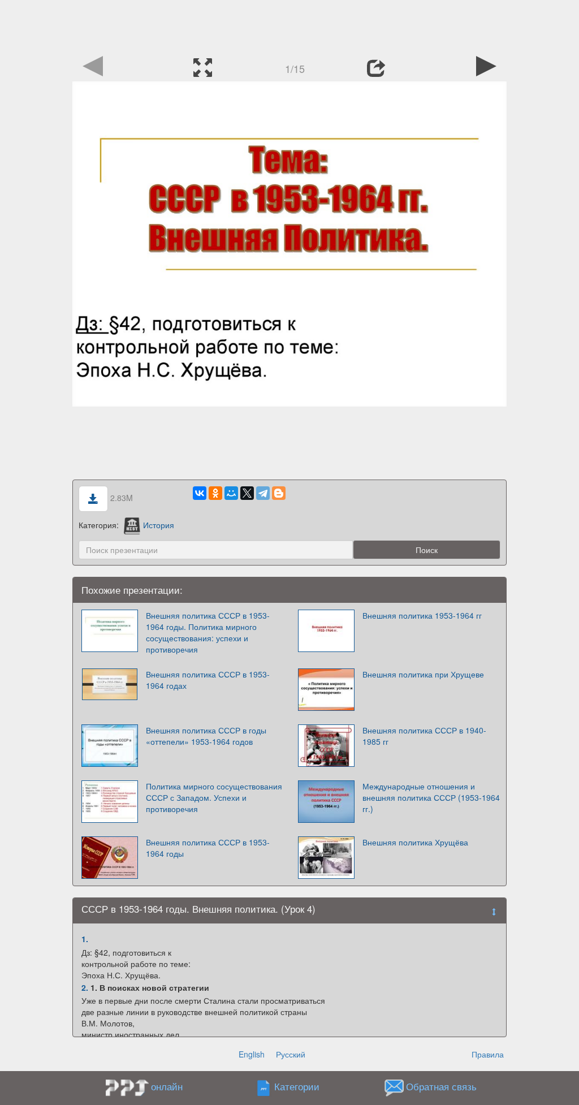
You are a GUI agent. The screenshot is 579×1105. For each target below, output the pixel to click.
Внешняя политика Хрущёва (415, 842)
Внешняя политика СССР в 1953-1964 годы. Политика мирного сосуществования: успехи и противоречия (208, 632)
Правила (488, 1054)
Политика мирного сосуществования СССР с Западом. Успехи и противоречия (214, 797)
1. (84, 938)
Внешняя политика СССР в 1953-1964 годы (208, 847)
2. (84, 987)
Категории (296, 1087)
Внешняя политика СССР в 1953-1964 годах (208, 679)
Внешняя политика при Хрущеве (423, 674)
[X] (247, 493)
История (158, 524)
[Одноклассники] (215, 493)
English (252, 1054)
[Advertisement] (289, 25)
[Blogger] (279, 493)
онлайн (167, 1086)
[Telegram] (263, 493)
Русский (290, 1054)
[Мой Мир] (231, 493)
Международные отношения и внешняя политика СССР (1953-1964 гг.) (431, 797)
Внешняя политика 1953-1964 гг (422, 615)
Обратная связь (441, 1087)
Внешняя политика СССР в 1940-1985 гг (424, 735)
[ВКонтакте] (199, 493)
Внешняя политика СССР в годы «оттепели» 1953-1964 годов (206, 735)
